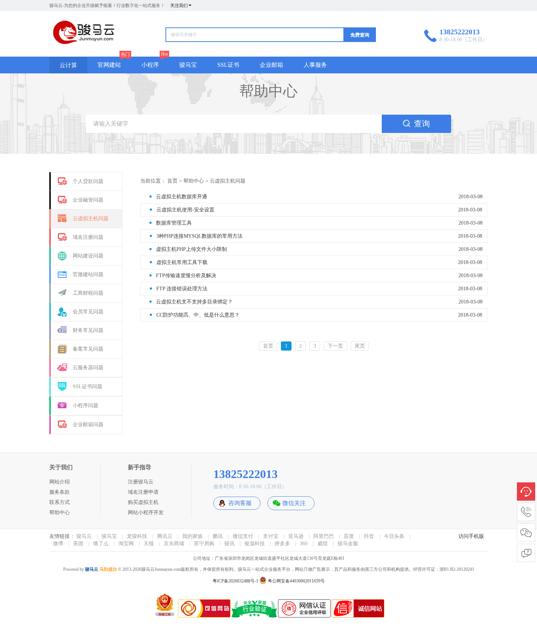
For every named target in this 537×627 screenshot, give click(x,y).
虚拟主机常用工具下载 (181, 262)
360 (304, 543)
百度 (349, 536)
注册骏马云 (140, 482)
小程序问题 (85, 405)
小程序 (150, 65)
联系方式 (59, 502)
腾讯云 (164, 536)
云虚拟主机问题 (90, 218)
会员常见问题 (88, 311)
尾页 (360, 346)
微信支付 (243, 536)
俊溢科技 (254, 543)
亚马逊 (296, 536)
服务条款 (59, 492)
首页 (172, 181)
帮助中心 (193, 181)
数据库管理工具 (174, 223)
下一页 (335, 346)
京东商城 (174, 543)
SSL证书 (228, 65)
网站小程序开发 (146, 512)
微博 (58, 543)
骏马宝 (188, 65)
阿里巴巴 (323, 536)
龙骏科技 (137, 536)
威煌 (322, 543)
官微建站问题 (88, 274)
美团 (78, 543)
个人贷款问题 (88, 181)
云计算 (68, 65)
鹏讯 (218, 536)
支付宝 (270, 536)
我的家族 (192, 536)
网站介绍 (59, 482)
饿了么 (100, 543)
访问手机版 (471, 536)
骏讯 (229, 543)
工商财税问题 (88, 293)
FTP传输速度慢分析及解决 (186, 275)
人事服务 (315, 65)
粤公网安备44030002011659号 (296, 581)
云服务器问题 (88, 367)
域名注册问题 (88, 237)
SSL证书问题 (87, 386)
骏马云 (84, 536)
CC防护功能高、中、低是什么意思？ (198, 315)
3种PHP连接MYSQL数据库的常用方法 (199, 236)
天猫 (149, 543)
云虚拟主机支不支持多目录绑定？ (194, 302)
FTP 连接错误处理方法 (181, 288)
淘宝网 (126, 543)
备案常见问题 (88, 349)
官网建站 (109, 65)
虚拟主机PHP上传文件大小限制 (191, 249)
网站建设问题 (88, 256)
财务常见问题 (88, 330)
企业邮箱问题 (88, 424)
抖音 (369, 536)
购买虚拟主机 (143, 502)
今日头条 (394, 536)
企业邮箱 (271, 65)
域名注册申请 (143, 492)
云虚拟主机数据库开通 (181, 196)
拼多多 (282, 543)
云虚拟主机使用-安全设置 (185, 210)
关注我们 (179, 5)
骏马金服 (348, 543)
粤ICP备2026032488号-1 (235, 581)
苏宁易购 (204, 543)
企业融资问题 (88, 200)
